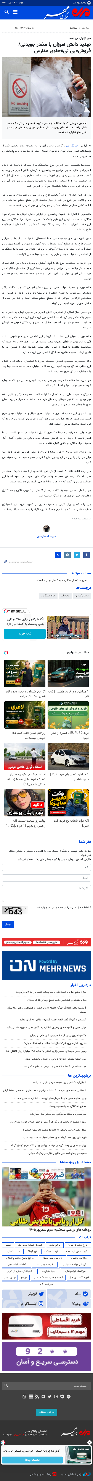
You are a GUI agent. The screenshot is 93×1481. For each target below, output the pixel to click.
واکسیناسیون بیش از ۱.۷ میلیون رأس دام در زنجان (58, 1035)
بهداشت (73, 28)
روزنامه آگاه (46, 1284)
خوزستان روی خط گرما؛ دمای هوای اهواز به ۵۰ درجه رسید (55, 1138)
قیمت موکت (51, 1251)
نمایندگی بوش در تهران (19, 1271)
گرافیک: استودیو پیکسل (41, 1474)
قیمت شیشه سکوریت (30, 1245)
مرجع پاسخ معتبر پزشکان (20, 1258)
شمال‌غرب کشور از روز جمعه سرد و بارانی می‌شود (60, 1083)
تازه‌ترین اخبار (81, 985)
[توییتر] (49, 1397)
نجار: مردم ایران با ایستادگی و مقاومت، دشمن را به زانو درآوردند (51, 992)
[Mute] (57, 635)
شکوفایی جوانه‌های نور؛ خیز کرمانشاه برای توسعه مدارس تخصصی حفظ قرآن (45, 1091)
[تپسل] (6, 611)
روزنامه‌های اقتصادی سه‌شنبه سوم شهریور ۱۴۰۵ (58, 1229)
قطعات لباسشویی (16, 1265)
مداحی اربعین (79, 1258)
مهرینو (24, 1277)
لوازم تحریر (55, 1245)
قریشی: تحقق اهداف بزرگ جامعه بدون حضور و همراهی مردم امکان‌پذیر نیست (47, 1010)
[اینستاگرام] (56, 1397)
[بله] (62, 1397)
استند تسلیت (13, 1251)
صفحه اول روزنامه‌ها (75, 1162)
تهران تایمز (10, 1277)
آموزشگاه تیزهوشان (75, 1271)
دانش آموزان (82, 596)
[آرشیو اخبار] (30, 1397)
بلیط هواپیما (48, 1271)
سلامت (85, 28)
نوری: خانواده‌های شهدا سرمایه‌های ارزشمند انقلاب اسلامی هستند (50, 1098)
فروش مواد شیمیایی (74, 1265)
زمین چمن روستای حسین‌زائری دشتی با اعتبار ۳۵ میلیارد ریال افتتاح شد (46, 1051)
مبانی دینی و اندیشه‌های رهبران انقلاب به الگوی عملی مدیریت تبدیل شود (46, 1027)
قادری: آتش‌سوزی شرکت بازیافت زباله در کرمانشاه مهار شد (54, 1043)
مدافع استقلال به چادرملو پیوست (68, 1106)
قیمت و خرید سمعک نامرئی (48, 1277)
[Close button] (90, 1442)
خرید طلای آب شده (76, 1251)
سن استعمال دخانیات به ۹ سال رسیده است (62, 580)
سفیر (8, 1245)
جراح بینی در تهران (78, 1245)
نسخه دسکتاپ (47, 1412)
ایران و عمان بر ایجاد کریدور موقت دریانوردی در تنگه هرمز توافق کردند (49, 1145)
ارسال (8, 924)
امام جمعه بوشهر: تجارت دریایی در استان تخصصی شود (56, 1059)
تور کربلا (32, 1251)
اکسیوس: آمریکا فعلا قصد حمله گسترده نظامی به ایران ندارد (53, 1020)
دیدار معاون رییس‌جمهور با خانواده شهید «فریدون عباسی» (54, 1130)
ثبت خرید (25, 633)
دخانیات (65, 596)
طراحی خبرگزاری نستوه (72, 1474)
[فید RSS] (37, 1397)
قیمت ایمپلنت (45, 1265)
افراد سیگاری (48, 596)
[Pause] (51, 635)
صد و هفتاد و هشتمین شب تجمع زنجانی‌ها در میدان (57, 1000)
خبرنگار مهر (71, 146)
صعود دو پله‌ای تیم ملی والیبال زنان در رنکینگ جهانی (58, 1153)
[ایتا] (24, 1397)
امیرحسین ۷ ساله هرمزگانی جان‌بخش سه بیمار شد (58, 1114)
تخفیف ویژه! (32, 1460)
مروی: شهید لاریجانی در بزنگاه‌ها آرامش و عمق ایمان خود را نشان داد (48, 1122)
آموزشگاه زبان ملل (79, 1277)
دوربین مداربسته (52, 1258)
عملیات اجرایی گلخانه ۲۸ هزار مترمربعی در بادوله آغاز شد (55, 1067)
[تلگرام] (68, 1397)
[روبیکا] (43, 1397)
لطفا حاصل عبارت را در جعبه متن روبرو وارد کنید (63, 908)
